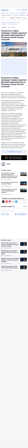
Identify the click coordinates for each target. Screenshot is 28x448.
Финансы (12, 13)
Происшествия (23, 13)
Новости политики (12, 24)
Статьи (17, 13)
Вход (26, 206)
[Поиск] (22, 10)
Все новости (4, 24)
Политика (3, 13)
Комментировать (22, 214)
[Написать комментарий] (14, 210)
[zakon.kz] (5, 10)
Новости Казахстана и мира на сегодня (10, 22)
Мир (8, 13)
